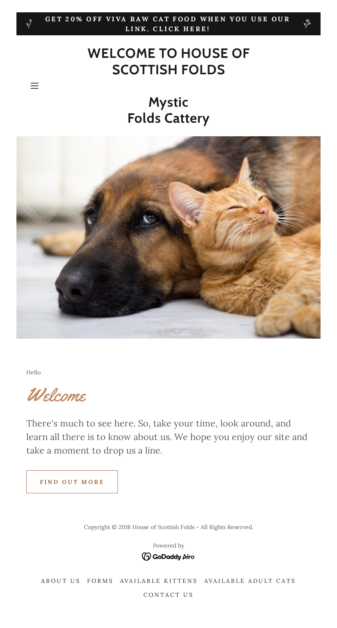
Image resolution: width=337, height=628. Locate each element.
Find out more (72, 482)
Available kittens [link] (159, 580)
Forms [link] (100, 580)
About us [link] (61, 580)
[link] (168, 120)
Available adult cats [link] (250, 580)
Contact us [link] (168, 594)
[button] (47, 86)
